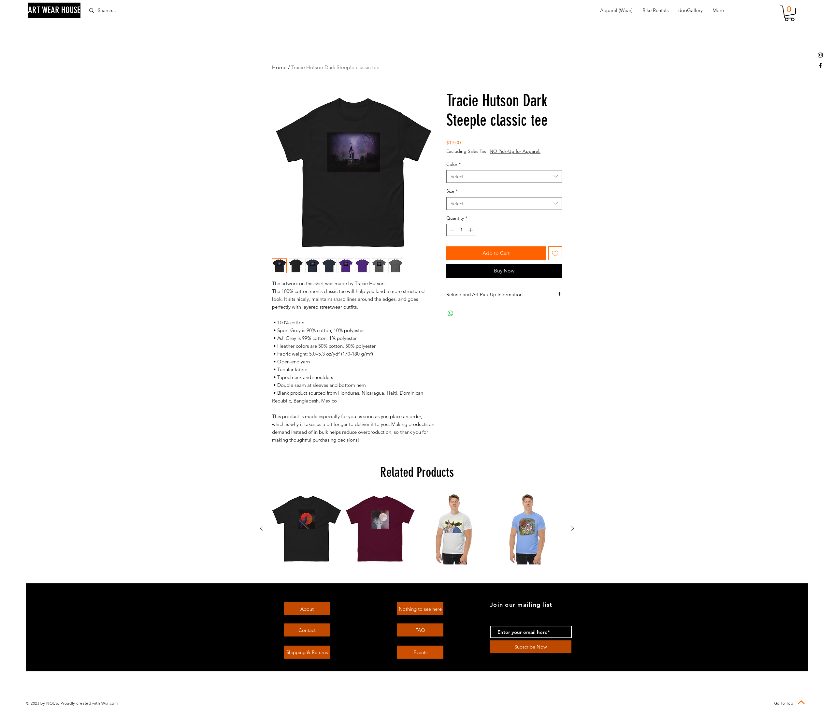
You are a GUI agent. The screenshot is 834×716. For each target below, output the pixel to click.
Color (453, 164)
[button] (789, 13)
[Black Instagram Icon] (820, 55)
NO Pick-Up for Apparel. (515, 151)
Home (279, 67)
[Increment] (471, 230)
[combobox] (504, 176)
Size (452, 191)
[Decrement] (451, 230)
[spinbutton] (461, 230)
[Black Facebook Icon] (820, 65)
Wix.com (109, 703)
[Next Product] (573, 528)
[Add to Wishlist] (555, 253)
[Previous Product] (261, 528)
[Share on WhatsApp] (450, 313)
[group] (417, 528)
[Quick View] (306, 528)
